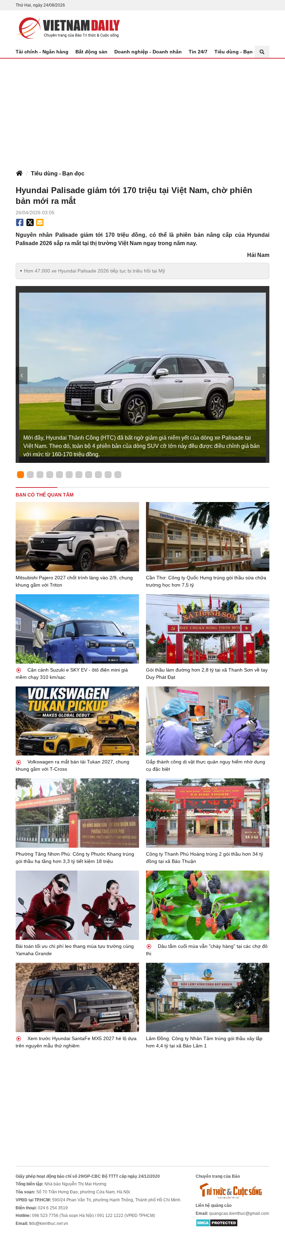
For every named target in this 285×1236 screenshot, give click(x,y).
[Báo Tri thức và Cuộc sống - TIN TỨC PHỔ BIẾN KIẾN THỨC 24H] (232, 1190)
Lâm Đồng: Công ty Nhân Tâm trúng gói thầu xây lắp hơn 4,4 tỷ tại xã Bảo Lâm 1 (204, 1042)
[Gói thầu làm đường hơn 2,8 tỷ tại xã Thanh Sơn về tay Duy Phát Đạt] (207, 629)
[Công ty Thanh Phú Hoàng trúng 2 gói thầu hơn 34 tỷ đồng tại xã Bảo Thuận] (207, 813)
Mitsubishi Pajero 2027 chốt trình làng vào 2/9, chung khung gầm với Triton (74, 581)
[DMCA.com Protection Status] (217, 1222)
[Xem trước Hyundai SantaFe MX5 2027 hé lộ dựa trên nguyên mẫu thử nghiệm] (77, 997)
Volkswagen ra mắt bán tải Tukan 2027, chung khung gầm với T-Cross (72, 765)
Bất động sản (91, 51)
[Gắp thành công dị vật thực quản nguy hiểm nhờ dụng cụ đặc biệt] (207, 721)
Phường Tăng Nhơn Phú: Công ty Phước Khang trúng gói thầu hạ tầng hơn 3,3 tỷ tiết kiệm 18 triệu (75, 857)
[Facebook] (20, 222)
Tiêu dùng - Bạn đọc (238, 51)
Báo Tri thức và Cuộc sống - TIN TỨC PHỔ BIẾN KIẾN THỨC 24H (68, 28)
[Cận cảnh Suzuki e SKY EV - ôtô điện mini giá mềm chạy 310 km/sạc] (77, 629)
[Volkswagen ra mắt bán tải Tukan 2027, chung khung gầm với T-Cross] (77, 721)
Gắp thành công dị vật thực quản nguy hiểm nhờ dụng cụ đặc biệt (205, 765)
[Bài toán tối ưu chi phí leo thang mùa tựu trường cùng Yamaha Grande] (77, 905)
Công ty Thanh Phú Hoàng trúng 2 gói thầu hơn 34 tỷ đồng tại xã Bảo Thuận (204, 857)
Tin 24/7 (198, 51)
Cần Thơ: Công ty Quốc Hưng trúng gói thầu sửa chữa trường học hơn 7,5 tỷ (206, 581)
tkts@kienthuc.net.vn (48, 1223)
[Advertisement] (142, 110)
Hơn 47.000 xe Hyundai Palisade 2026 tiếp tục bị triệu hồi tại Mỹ (94, 271)
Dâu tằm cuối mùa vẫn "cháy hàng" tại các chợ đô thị (207, 949)
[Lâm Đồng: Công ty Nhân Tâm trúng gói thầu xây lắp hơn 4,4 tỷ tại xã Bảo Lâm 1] (207, 997)
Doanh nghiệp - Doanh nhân (148, 51)
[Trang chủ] (19, 174)
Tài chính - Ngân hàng (42, 51)
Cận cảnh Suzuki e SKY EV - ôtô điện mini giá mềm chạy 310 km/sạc (72, 673)
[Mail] (39, 222)
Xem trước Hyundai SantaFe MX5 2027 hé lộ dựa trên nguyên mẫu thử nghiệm (76, 1042)
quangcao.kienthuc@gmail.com (239, 1213)
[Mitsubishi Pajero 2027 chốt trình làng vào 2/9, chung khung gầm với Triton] (77, 536)
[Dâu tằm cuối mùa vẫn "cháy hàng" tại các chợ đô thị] (207, 905)
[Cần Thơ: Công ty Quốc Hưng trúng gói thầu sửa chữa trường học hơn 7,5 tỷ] (207, 536)
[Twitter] (30, 222)
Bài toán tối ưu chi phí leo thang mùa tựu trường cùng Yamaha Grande (75, 949)
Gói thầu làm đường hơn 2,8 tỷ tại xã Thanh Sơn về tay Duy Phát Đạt (207, 673)
